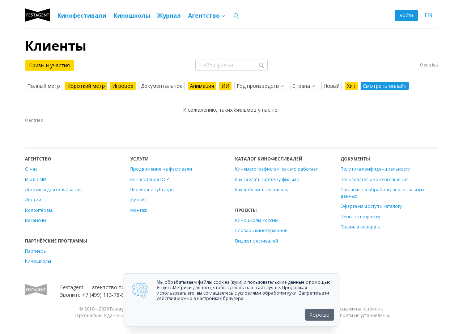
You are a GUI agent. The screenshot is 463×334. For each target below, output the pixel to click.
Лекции (33, 199)
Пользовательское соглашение (374, 179)
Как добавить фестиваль (261, 189)
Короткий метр (86, 85)
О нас (31, 169)
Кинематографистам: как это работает (276, 169)
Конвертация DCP (149, 179)
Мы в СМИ (35, 179)
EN (429, 15)
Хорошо (320, 314)
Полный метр (43, 85)
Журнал (169, 16)
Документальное (162, 85)
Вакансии (35, 220)
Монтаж (138, 210)
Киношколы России (256, 220)
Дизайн (139, 199)
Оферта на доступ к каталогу (371, 206)
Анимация (202, 85)
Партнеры (36, 251)
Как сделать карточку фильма (267, 179)
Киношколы (132, 16)
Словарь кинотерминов (261, 230)
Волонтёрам (38, 210)
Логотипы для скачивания (53, 189)
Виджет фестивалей (256, 241)
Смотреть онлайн (385, 85)
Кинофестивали (82, 16)
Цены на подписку (360, 216)
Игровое (122, 85)
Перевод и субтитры (152, 189)
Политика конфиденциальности (375, 169)
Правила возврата (360, 227)
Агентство (204, 16)
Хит (351, 85)
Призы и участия (49, 65)
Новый (331, 85)
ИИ (225, 85)
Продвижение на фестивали (161, 169)
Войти (406, 15)
